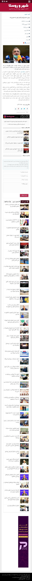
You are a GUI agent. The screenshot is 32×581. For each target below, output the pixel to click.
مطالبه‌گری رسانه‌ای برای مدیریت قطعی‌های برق (12, 213)
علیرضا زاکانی (19, 104)
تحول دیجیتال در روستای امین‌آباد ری (12, 360)
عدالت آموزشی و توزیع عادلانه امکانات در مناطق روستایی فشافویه (11, 275)
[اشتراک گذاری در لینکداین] (15, 109)
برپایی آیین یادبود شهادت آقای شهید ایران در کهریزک (12, 282)
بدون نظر (27, 33)
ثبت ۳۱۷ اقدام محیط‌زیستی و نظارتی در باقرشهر (12, 221)
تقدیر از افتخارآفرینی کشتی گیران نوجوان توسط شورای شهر (11, 499)
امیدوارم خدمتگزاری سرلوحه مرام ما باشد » (16, 124)
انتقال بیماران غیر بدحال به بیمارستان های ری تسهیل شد (12, 306)
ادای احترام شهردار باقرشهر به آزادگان (15, 137)
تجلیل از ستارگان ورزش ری (13, 506)
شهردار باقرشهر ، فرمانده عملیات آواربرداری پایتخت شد (12, 429)
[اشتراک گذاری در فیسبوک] (27, 109)
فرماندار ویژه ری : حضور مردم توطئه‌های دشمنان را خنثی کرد (12, 445)
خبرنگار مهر (23, 72)
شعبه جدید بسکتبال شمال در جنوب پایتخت (11, 421)
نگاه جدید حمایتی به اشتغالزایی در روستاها (11, 437)
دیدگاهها (7, 202)
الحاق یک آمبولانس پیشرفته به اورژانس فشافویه (12, 375)
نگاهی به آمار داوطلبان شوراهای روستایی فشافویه (12, 475)
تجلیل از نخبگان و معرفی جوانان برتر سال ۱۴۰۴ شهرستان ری (12, 468)
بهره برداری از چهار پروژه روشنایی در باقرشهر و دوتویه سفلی (11, 267)
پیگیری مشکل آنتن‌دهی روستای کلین (12, 452)
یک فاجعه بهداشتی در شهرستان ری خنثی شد (11, 390)
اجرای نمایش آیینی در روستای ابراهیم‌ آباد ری (12, 344)
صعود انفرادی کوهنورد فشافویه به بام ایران (11, 313)
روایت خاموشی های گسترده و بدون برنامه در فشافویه (12, 298)
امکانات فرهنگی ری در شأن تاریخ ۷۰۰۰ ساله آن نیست (12, 367)
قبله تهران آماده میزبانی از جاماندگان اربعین (13, 252)
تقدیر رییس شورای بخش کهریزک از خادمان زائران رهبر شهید (11, 321)
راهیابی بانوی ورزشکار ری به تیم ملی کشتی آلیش (12, 259)
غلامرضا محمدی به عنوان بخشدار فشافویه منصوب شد (12, 491)
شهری (26, 14)
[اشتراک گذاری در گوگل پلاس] (18, 109)
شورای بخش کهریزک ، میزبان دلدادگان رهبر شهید (13, 336)
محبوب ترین (16, 202)
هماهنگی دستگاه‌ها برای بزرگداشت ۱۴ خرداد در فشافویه (11, 398)
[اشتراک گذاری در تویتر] (24, 109)
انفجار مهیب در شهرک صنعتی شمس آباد (14, 143)
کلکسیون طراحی (22, 579)
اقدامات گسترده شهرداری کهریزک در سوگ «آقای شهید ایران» (11, 329)
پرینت (27, 40)
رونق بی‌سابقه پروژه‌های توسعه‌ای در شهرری (11, 483)
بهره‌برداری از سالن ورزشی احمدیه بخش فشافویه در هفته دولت (12, 406)
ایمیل (27, 37)
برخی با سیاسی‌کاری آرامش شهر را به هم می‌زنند (20, 18)
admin (23, 21)
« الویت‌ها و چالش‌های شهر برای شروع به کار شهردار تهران (15, 121)
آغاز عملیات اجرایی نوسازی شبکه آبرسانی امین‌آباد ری (12, 352)
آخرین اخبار (24, 202)
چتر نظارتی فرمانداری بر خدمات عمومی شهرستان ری (14, 132)
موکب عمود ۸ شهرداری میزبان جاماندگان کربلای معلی (14, 150)
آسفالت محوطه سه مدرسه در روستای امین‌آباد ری (13, 290)
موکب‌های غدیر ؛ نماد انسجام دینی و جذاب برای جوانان (11, 383)
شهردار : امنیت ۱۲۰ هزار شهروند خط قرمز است (12, 414)
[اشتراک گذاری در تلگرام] (21, 109)
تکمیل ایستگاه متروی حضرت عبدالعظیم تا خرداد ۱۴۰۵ (12, 460)
